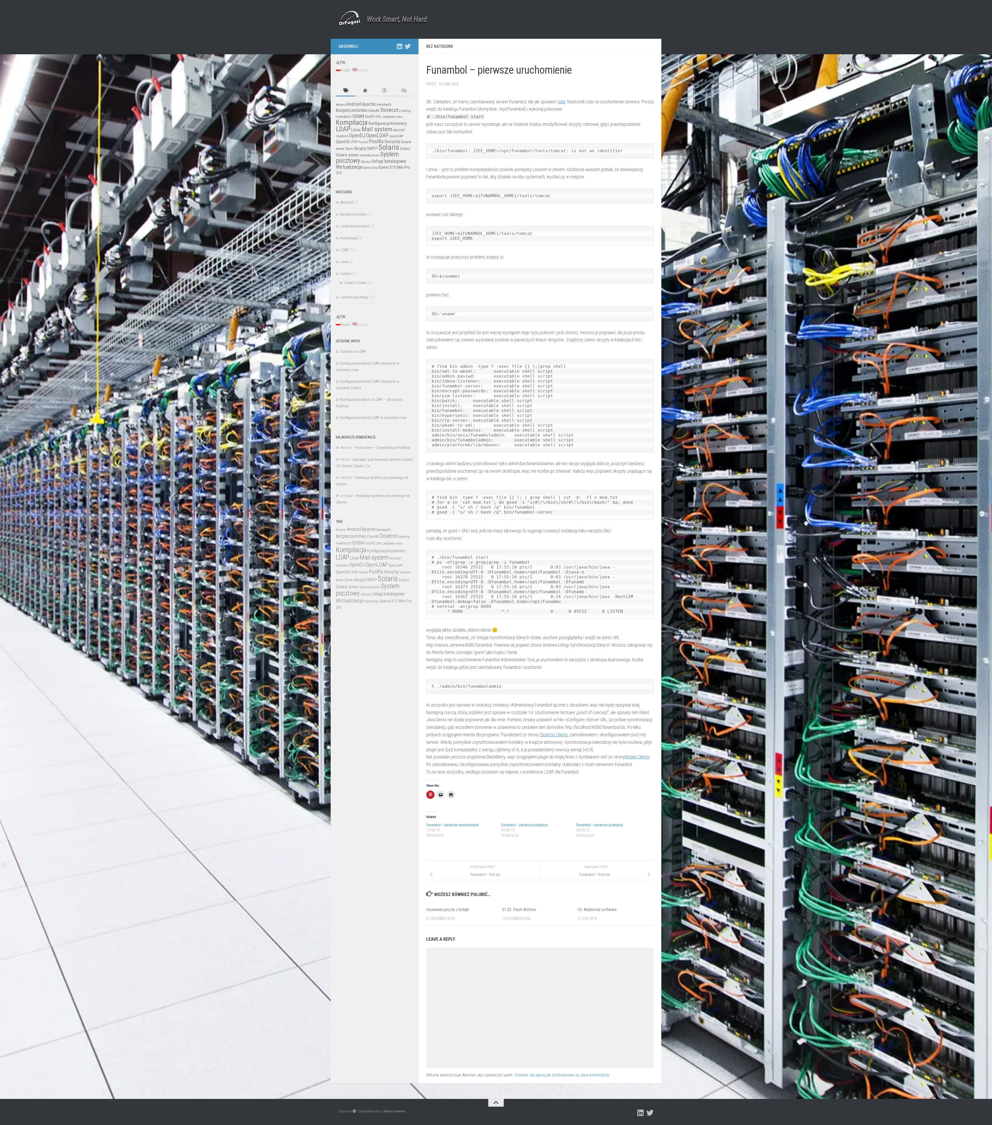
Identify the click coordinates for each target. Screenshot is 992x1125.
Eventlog (405, 111)
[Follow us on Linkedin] (399, 46)
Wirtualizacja (349, 167)
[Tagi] (345, 90)
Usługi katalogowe (388, 161)
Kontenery (399, 123)
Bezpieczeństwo (351, 110)
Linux (356, 129)
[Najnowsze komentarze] (403, 90)
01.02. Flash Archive (519, 909)
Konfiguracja (379, 123)
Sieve (349, 148)
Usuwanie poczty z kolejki (447, 909)
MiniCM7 (399, 130)
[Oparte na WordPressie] (354, 1111)
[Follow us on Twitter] (408, 46)
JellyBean (388, 117)
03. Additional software (597, 909)
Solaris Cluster (355, 282)
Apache (369, 104)
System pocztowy (354, 297)
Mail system (377, 129)
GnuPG (370, 116)
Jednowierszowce (354, 226)
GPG (378, 117)
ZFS (339, 173)
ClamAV (374, 110)
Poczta (363, 142)
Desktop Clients (554, 734)
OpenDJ (357, 135)
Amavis (341, 104)
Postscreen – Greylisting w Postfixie (382, 447)
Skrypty (360, 148)
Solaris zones (347, 154)
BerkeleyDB (384, 104)
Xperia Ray (370, 168)
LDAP (343, 129)
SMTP (372, 148)
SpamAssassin (369, 155)
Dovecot (389, 110)
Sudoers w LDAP (353, 351)
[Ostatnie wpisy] (384, 90)
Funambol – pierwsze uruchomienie (452, 825)
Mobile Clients (637, 757)
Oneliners (342, 136)
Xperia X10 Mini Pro (394, 167)
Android (353, 104)
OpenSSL (343, 141)
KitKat (399, 117)
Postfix (376, 141)
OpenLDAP (377, 135)
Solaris (388, 147)
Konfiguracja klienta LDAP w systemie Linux (373, 417)
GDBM (358, 116)
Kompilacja (352, 122)
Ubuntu (366, 162)
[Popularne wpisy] (365, 90)
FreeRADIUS (344, 117)
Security (392, 141)
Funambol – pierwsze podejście (524, 825)
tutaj (561, 101)
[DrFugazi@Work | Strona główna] (349, 18)
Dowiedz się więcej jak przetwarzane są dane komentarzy (562, 1075)
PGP (354, 142)
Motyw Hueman (394, 1111)
